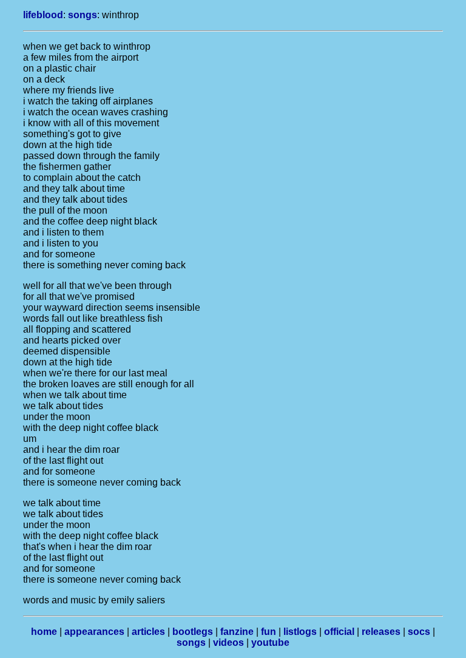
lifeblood (43, 15)
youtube (270, 642)
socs (419, 631)
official (339, 631)
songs (82, 15)
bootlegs (192, 631)
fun (268, 631)
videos (228, 642)
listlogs (300, 631)
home (44, 631)
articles (148, 631)
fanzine (237, 631)
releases (381, 631)
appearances (94, 631)
